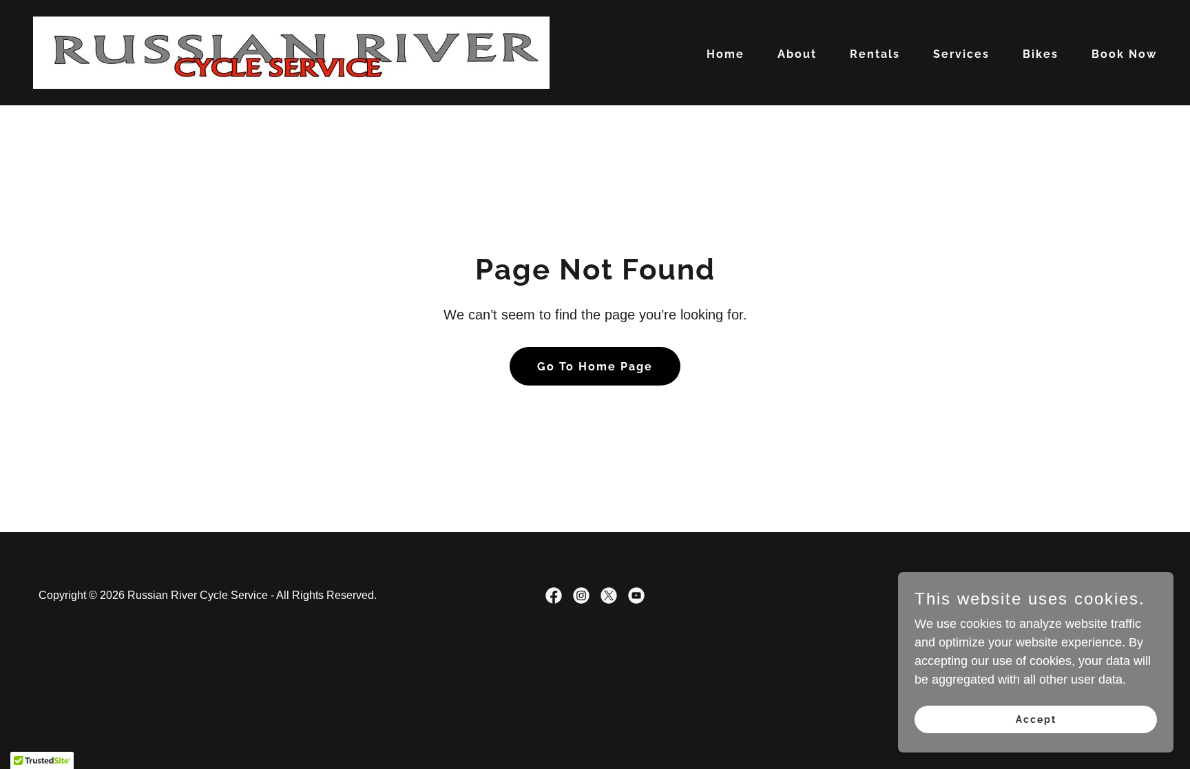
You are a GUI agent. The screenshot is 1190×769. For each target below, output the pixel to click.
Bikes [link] (1040, 54)
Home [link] (725, 54)
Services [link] (961, 54)
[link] (291, 52)
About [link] (797, 54)
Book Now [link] (1124, 54)
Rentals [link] (875, 54)
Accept (1036, 719)
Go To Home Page (595, 366)
